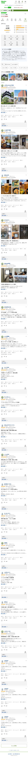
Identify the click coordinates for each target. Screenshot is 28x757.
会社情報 (10, 754)
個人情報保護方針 (16, 754)
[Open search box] (2, 64)
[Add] (25, 13)
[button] (4, 76)
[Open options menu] (26, 85)
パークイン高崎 (4, 14)
